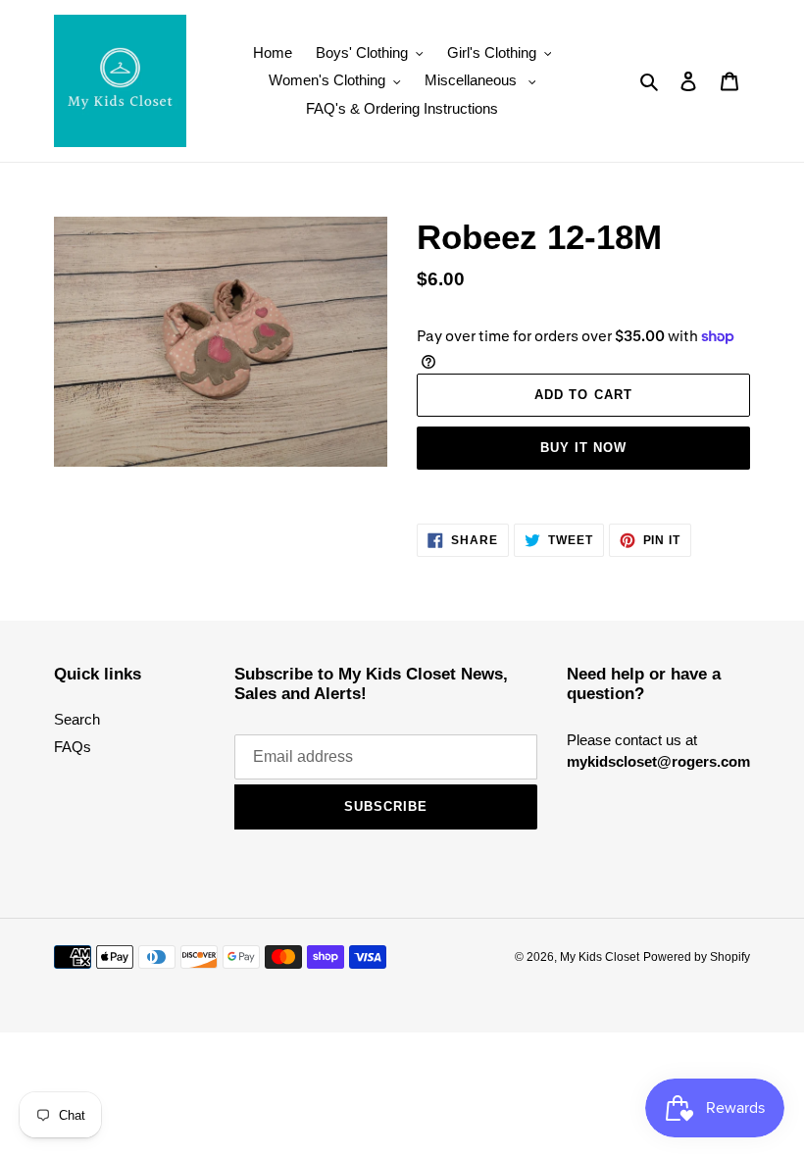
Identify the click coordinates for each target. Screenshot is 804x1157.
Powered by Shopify (696, 957)
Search (77, 719)
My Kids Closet (599, 957)
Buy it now (583, 447)
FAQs (72, 746)
